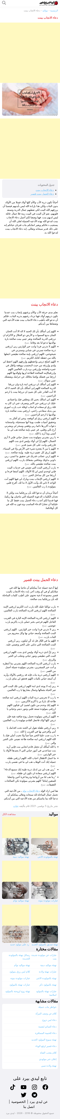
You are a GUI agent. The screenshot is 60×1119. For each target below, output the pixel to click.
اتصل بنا (29, 1107)
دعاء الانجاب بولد (31, 790)
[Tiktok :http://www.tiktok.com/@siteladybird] (12, 1089)
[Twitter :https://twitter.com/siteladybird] (23, 1097)
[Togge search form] (4, 3)
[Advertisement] (30, 53)
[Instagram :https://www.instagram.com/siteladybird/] (34, 1089)
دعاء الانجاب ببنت (45, 190)
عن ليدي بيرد (39, 1102)
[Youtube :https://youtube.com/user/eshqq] (23, 1089)
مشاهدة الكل (9, 814)
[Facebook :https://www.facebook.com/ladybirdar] (45, 1089)
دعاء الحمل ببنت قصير (42, 193)
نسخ (27, 342)
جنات (16, 806)
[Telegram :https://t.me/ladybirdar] (34, 1097)
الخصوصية (18, 1102)
